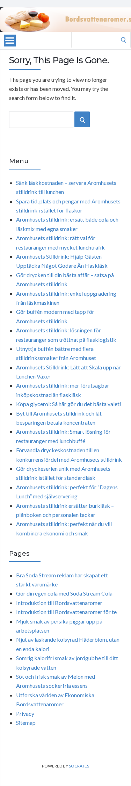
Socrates (79, 766)
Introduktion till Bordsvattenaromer (59, 602)
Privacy (25, 713)
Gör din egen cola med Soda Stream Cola (64, 593)
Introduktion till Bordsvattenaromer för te (66, 611)
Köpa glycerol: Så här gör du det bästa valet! (68, 404)
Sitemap (26, 722)
